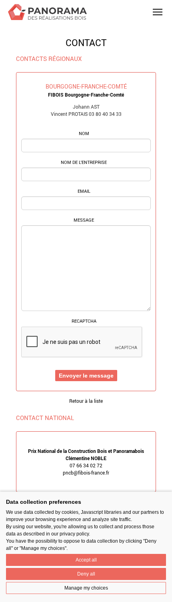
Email (84, 191)
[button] (157, 12)
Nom (84, 133)
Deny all (86, 574)
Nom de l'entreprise (84, 162)
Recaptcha (84, 321)
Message (84, 220)
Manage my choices (86, 588)
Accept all (86, 560)
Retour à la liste (86, 401)
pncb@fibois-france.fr (86, 472)
